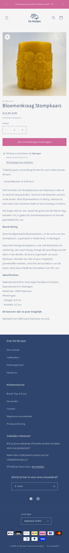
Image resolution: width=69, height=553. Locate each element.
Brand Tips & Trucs (17, 393)
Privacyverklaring (16, 423)
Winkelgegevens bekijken (19, 162)
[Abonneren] (54, 486)
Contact (11, 408)
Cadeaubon (13, 357)
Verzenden (12, 401)
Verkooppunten (15, 364)
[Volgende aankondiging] (62, 4)
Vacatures (12, 372)
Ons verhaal (13, 349)
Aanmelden (38, 466)
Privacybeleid (53, 546)
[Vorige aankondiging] (6, 4)
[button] (6, 17)
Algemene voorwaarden (19, 416)
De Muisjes (21, 546)
